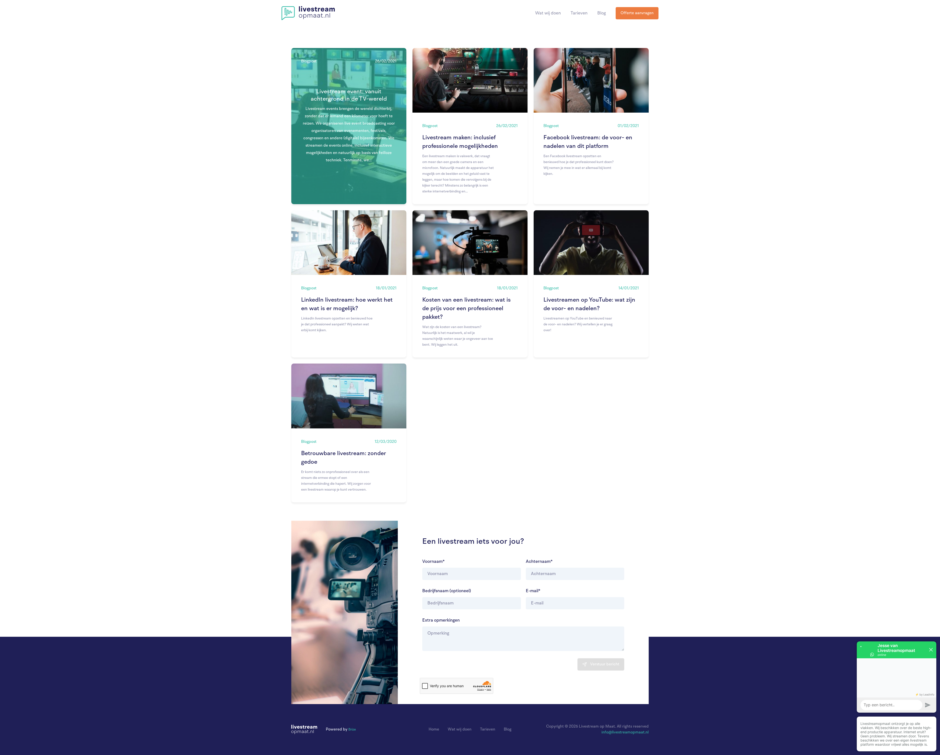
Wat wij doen (548, 13)
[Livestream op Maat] (308, 13)
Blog (601, 13)
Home (434, 729)
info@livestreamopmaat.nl (625, 732)
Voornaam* (433, 561)
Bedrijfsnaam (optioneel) (446, 591)
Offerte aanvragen (637, 13)
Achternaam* (539, 561)
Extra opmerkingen (441, 620)
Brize (352, 729)
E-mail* (533, 591)
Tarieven (579, 13)
